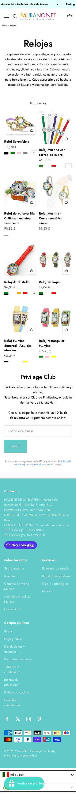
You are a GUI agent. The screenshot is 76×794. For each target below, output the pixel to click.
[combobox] (38, 774)
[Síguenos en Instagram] (28, 719)
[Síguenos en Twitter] (18, 719)
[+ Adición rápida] (31, 130)
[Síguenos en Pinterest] (39, 719)
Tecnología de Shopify (42, 751)
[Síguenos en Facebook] (7, 719)
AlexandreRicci (28, 755)
